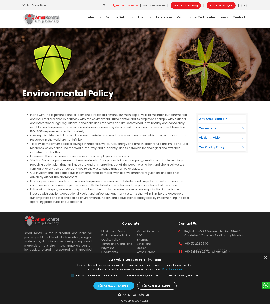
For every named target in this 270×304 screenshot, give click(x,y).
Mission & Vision (210, 138)
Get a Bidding (186, 5)
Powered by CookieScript (135, 300)
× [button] (265, 257)
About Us (94, 17)
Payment (107, 248)
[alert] (135, 278)
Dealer (141, 248)
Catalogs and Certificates (196, 17)
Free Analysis (221, 5)
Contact (239, 17)
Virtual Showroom (154, 5)
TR (244, 5)
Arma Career (146, 252)
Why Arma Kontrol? (213, 119)
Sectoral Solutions (119, 17)
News (224, 17)
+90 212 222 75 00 (127, 5)
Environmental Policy (115, 235)
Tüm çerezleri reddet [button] (157, 285)
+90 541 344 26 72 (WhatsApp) (205, 252)
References (164, 17)
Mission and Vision (113, 231)
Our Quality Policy (211, 147)
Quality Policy (110, 240)
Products (144, 17)
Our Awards (207, 128)
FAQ (140, 235)
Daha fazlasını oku (172, 269)
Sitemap (143, 240)
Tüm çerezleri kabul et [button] (114, 285)
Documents (109, 252)
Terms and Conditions (116, 244)
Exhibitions (144, 244)
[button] (72, 276)
